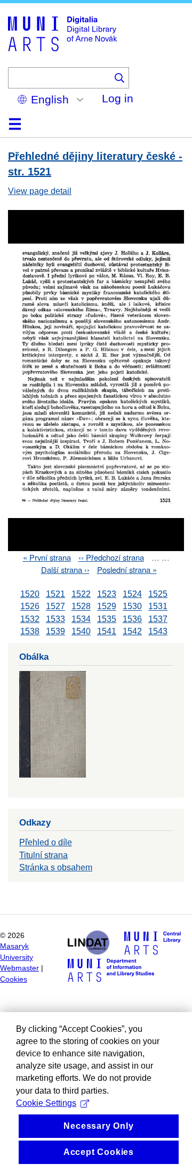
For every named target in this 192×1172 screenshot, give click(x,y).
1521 (55, 594)
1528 (81, 606)
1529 (106, 606)
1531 (157, 606)
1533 (55, 619)
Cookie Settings (46, 1103)
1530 (132, 606)
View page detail (39, 191)
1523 (106, 594)
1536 (132, 619)
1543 (157, 631)
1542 (132, 631)
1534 (81, 619)
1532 (29, 619)
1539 (55, 631)
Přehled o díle (45, 842)
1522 (81, 594)
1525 (157, 594)
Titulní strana (43, 855)
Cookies (13, 979)
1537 (157, 619)
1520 (29, 594)
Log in (117, 98)
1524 (132, 594)
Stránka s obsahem (55, 867)
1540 (81, 631)
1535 (106, 619)
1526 (29, 606)
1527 (55, 606)
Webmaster (19, 968)
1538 (29, 631)
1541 (106, 631)
